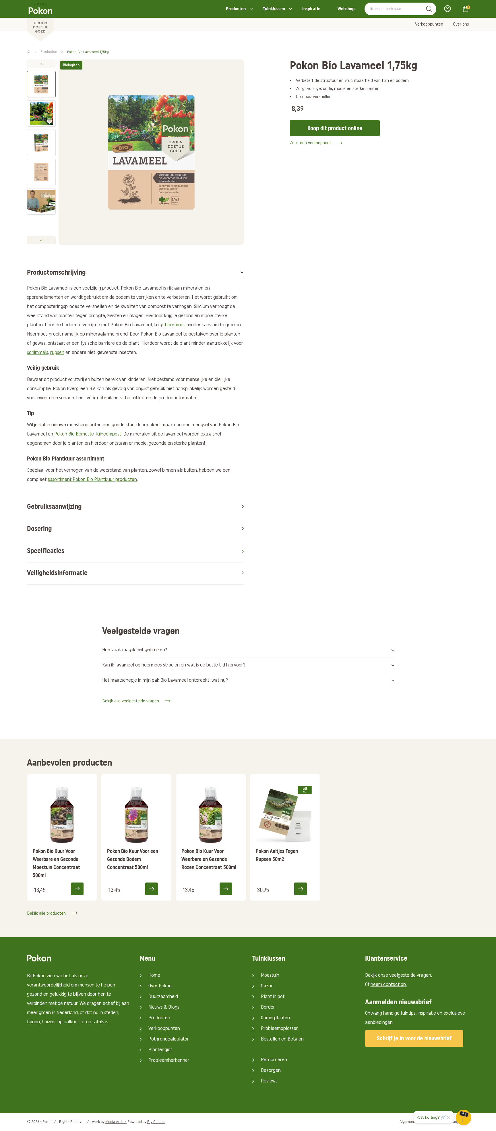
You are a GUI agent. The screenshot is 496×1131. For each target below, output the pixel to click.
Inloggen (449, 8)
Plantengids (160, 1050)
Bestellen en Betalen (282, 1039)
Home (154, 975)
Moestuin (270, 975)
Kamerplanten (275, 1018)
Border (268, 1007)
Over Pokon (160, 986)
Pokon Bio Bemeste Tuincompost (87, 434)
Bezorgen (271, 1070)
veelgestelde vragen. (410, 975)
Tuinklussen (274, 8)
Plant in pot (272, 996)
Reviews (269, 1081)
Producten (236, 8)
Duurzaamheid (163, 996)
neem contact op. (389, 984)
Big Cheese (156, 1122)
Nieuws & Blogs (163, 1007)
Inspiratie (311, 8)
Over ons (461, 24)
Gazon (267, 986)
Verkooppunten (429, 24)
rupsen (57, 352)
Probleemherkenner (168, 1060)
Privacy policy (458, 1122)
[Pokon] (40, 21)
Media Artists (116, 1122)
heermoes (175, 325)
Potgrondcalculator (168, 1039)
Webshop (346, 8)
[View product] (81, 888)
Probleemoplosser (279, 1028)
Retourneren (274, 1060)
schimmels (37, 352)
